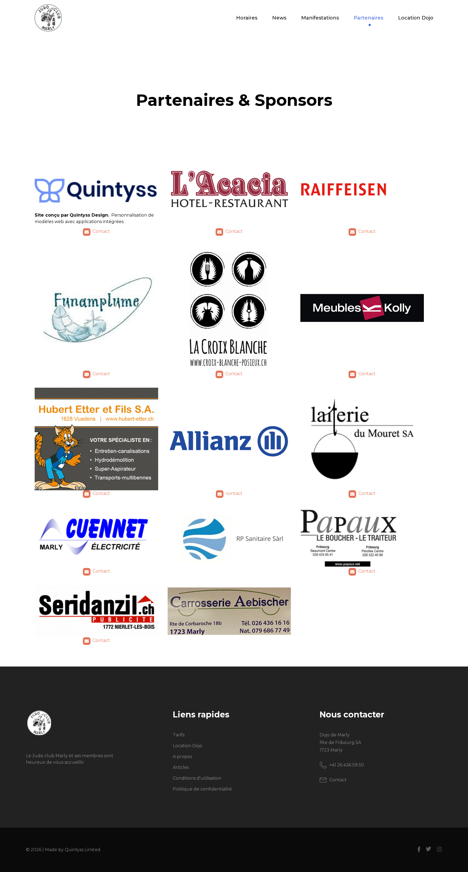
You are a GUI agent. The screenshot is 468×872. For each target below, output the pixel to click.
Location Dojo (415, 18)
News (279, 18)
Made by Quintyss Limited (72, 849)
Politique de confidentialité (202, 789)
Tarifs (178, 734)
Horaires (246, 18)
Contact (101, 231)
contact (234, 493)
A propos (182, 756)
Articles (181, 767)
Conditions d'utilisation (197, 778)
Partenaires (368, 18)
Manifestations (320, 18)
